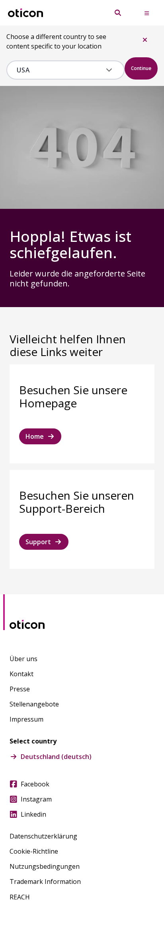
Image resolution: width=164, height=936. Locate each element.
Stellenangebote (34, 704)
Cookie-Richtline (34, 851)
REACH (20, 897)
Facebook (35, 784)
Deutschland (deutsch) (56, 757)
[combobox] (60, 70)
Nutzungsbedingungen (45, 866)
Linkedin (33, 814)
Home (34, 436)
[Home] (25, 13)
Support (38, 541)
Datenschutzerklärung (43, 836)
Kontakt (21, 674)
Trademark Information (45, 881)
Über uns (23, 659)
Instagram (36, 799)
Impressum (26, 719)
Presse (20, 689)
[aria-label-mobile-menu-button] (146, 13)
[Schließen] (145, 40)
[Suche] (118, 13)
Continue (141, 68)
